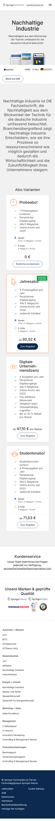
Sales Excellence (10, 713)
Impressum (7, 800)
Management (9, 721)
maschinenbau (9, 674)
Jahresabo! (29, 281)
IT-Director (7, 730)
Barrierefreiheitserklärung (14, 804)
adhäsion (6, 665)
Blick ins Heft (13, 78)
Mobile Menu (50, 5)
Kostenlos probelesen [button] (27, 263)
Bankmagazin (9, 752)
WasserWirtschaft (11, 696)
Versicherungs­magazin (13, 756)
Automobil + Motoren (13, 630)
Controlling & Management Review (19, 739)
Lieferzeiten (7, 788)
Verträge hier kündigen (13, 808)
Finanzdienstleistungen (14, 747)
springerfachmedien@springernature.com (27, 568)
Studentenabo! (32, 453)
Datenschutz (8, 796)
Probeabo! (28, 202)
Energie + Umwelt (11, 682)
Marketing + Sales (11, 708)
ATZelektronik (9, 644)
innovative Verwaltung (13, 735)
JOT (4, 661)
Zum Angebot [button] (27, 346)
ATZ (4, 635)
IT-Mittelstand (9, 726)
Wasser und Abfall (11, 691)
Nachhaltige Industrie (13, 670)
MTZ (4, 639)
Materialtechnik (10, 656)
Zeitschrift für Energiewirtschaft (18, 700)
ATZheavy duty (10, 648)
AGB (4, 793)
